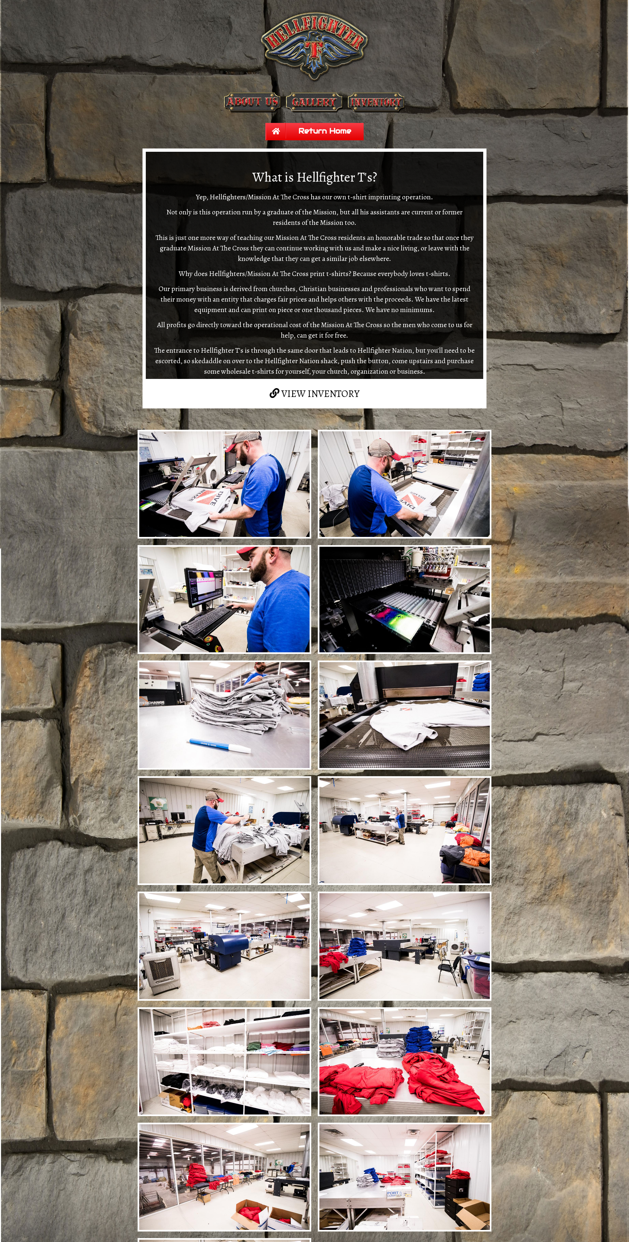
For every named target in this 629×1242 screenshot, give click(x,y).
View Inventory (318, 389)
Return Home (326, 130)
